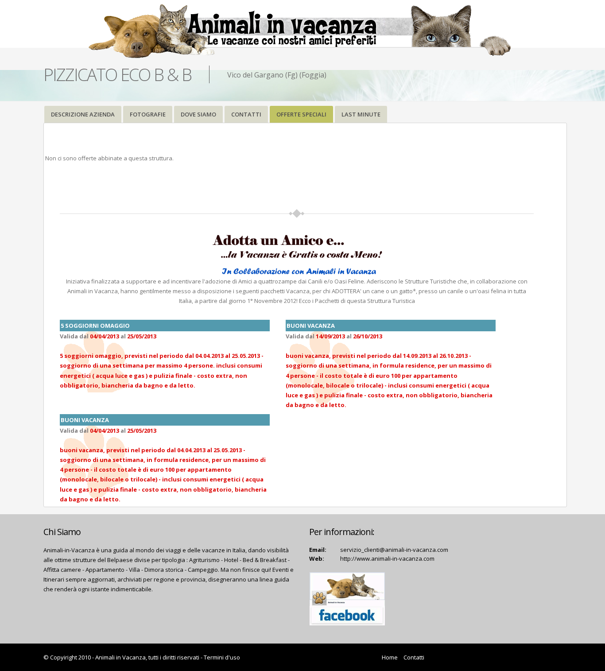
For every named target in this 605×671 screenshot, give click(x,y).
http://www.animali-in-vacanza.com (387, 558)
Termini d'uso (222, 657)
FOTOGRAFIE (148, 114)
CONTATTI (246, 114)
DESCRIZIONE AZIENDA (83, 114)
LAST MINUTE (360, 114)
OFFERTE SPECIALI (301, 114)
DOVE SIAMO (198, 114)
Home (390, 657)
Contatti (413, 657)
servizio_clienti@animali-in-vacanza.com (394, 550)
